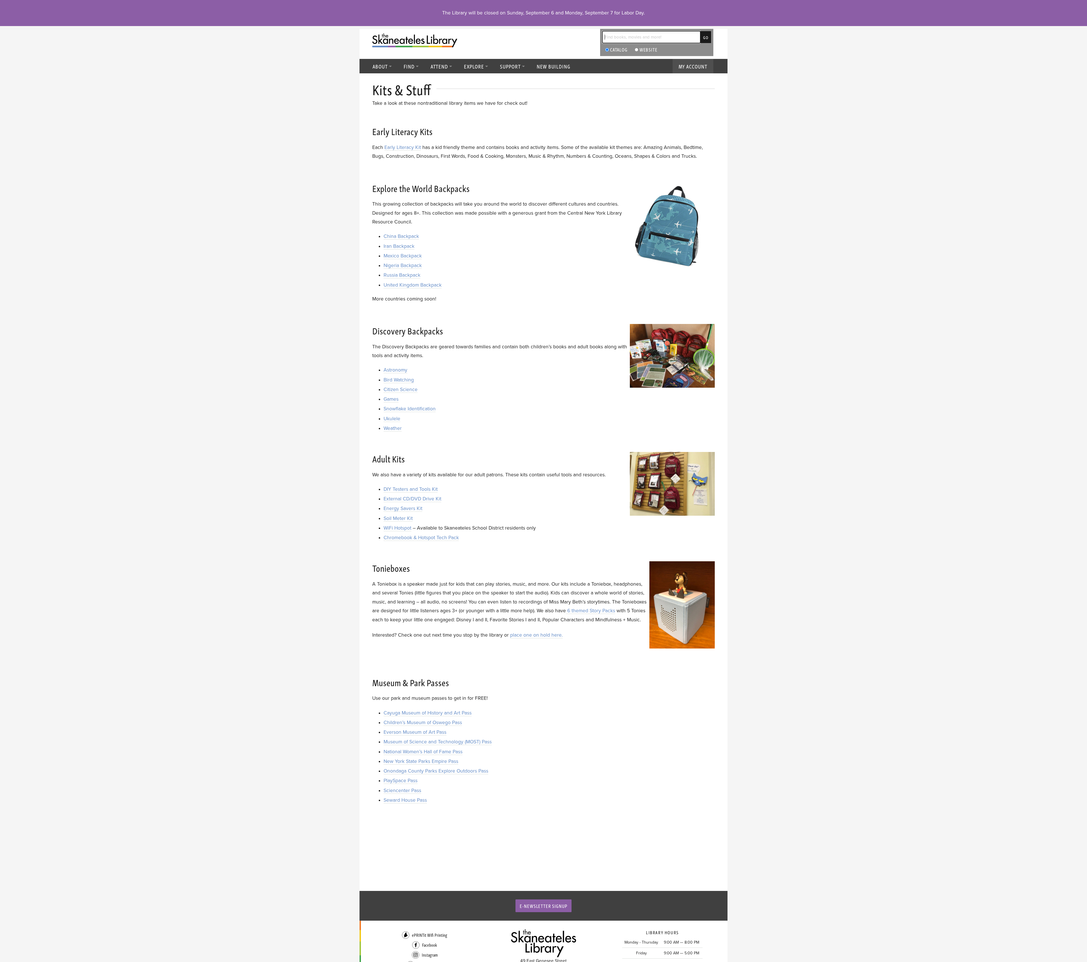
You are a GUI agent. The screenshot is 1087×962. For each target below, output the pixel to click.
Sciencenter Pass (402, 791)
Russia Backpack (402, 275)
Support (510, 66)
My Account (693, 66)
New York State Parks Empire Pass (421, 761)
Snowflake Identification (410, 409)
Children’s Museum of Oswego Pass (423, 723)
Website (648, 49)
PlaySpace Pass (401, 781)
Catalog (618, 49)
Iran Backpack (399, 246)
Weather (393, 428)
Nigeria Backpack (403, 265)
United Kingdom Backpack (413, 285)
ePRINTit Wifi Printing (429, 934)
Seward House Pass (405, 800)
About (380, 66)
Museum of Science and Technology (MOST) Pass (438, 742)
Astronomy (395, 370)
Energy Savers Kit (403, 508)
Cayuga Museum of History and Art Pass (428, 713)
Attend (439, 66)
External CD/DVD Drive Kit (412, 499)
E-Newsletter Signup (543, 906)
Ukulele (392, 419)
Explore (474, 66)
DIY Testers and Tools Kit (411, 489)
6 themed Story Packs (590, 611)
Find (409, 66)
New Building (553, 66)
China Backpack (401, 236)
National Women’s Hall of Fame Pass (423, 752)
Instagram (430, 954)
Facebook (429, 944)
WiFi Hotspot (397, 528)
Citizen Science (401, 390)
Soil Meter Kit (398, 518)
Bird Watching (399, 380)
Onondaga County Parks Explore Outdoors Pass (436, 771)
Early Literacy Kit (402, 147)
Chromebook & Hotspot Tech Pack (421, 538)
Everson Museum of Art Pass (415, 732)
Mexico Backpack (403, 256)
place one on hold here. (536, 635)
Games (391, 399)
